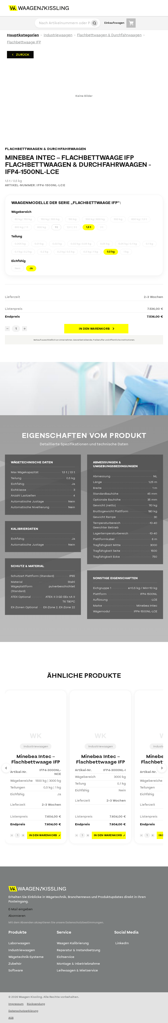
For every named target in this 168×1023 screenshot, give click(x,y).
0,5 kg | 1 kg (90, 252)
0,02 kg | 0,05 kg (81, 244)
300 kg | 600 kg (95, 219)
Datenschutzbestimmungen (84, 922)
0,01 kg (39, 244)
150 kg (72, 219)
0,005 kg (20, 244)
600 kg (41, 227)
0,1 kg (149, 244)
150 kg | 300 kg (50, 219)
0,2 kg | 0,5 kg (65, 252)
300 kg (118, 219)
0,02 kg (57, 244)
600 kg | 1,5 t (139, 219)
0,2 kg (44, 252)
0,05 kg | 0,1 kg (127, 244)
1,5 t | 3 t (72, 227)
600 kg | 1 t (21, 227)
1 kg (126, 252)
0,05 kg (104, 244)
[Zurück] (6, 768)
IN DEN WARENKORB (94, 329)
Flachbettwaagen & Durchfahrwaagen (109, 35)
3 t (101, 227)
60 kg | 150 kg (23, 219)
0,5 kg (111, 252)
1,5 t (88, 227)
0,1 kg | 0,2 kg (23, 252)
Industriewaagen (58, 35)
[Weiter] (161, 768)
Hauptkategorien (23, 35)
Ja (31, 268)
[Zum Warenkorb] (131, 23)
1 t (56, 227)
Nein (17, 268)
